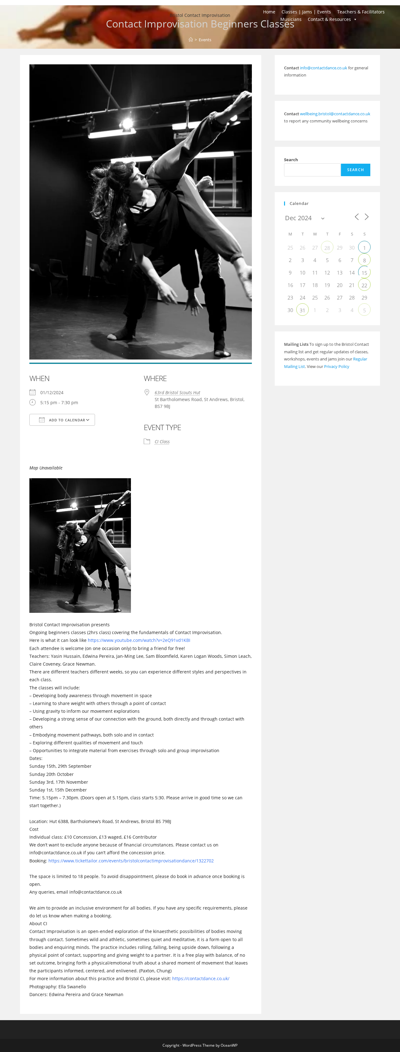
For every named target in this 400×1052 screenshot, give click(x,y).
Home (269, 12)
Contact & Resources (329, 19)
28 (327, 248)
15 (364, 273)
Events (205, 39)
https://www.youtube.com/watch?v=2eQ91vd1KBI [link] (139, 640)
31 (302, 310)
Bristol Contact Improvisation (200, 15)
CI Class (162, 441)
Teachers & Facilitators (361, 12)
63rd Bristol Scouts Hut (177, 392)
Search (291, 159)
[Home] (191, 39)
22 (364, 285)
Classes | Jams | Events (306, 12)
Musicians (291, 19)
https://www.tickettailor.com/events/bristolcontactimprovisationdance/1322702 (131, 861)
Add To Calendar (66, 420)
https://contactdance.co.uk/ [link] (200, 978)
